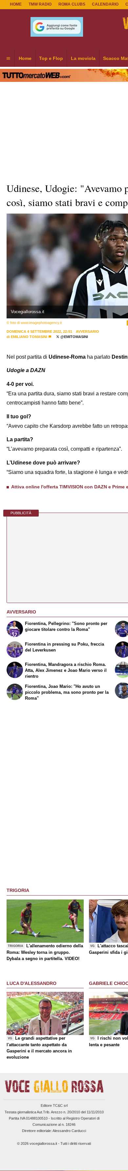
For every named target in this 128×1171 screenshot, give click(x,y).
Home (16, 4)
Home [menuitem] (25, 58)
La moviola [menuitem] (83, 58)
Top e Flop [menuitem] (51, 58)
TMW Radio (40, 4)
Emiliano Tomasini (29, 337)
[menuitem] (8, 59)
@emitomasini (73, 337)
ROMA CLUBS (71, 4)
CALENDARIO (105, 4)
